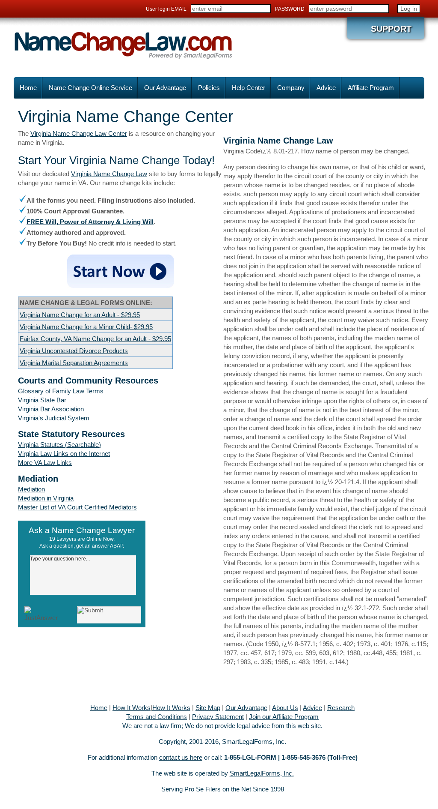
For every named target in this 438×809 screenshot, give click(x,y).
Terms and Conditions (156, 716)
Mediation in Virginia (46, 498)
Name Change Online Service (90, 87)
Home (28, 87)
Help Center (248, 87)
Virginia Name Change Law (109, 173)
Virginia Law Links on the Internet (64, 453)
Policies (209, 87)
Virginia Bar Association (51, 409)
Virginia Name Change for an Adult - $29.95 (80, 314)
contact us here (180, 757)
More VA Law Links (45, 462)
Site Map (207, 707)
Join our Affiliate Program (284, 716)
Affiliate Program (371, 87)
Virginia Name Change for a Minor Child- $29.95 (86, 326)
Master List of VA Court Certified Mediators (77, 507)
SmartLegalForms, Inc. (262, 773)
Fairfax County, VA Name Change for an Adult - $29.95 (95, 338)
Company (291, 87)
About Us (285, 707)
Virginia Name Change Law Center (78, 133)
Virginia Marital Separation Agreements (74, 362)
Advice (326, 87)
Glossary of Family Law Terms (61, 391)
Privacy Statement (218, 716)
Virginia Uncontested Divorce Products (74, 350)
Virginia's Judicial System (53, 418)
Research (341, 707)
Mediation (31, 489)
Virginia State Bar (42, 400)
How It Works (131, 707)
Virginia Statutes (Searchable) (59, 444)
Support (391, 28)
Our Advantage (165, 87)
